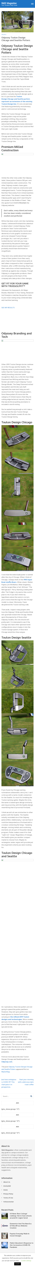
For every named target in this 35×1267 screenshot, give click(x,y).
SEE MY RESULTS (8, 308)
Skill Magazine (9, 3)
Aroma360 (7, 1186)
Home (5, 1190)
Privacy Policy (8, 1194)
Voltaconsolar (8, 1202)
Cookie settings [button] (26, 1261)
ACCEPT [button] (17, 1264)
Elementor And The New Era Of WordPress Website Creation (20, 1226)
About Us (6, 1182)
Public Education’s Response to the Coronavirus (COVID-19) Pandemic (21, 1245)
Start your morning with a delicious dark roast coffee (26, 1081)
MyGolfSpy (5, 1072)
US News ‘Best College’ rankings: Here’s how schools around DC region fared (21, 1216)
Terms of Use (8, 1198)
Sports (3, 34)
